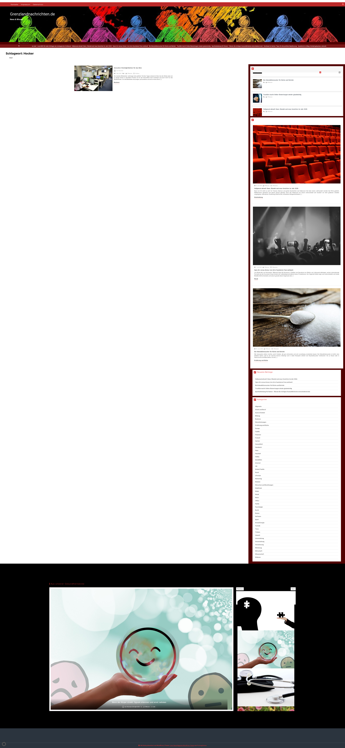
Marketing (258, 478)
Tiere (257, 529)
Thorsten (120, 70)
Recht (257, 510)
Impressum (25, 4)
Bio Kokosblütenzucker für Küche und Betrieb (52, 46)
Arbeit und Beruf (260, 409)
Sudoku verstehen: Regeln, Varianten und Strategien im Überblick (241, 46)
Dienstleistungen (260, 422)
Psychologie (259, 507)
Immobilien (258, 460)
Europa (257, 428)
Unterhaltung (258, 197)
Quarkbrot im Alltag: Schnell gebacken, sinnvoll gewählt (204, 46)
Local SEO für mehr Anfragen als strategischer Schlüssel (316, 46)
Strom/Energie (259, 522)
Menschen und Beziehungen (264, 485)
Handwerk (258, 447)
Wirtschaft (258, 551)
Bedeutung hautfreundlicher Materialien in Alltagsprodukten (139, 702)
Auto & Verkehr (260, 412)
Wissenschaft (259, 554)
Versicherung (259, 544)
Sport (257, 519)
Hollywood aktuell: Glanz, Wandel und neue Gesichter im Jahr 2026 (276, 188)
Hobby (257, 456)
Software (258, 516)
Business (116, 82)
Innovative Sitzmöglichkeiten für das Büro (128, 68)
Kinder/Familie (259, 469)
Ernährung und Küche (261, 360)
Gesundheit (259, 444)
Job (256, 466)
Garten (257, 441)
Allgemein (258, 406)
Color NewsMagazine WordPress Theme (182, 745)
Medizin (257, 482)
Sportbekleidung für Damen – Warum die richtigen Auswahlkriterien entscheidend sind (126, 46)
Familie (257, 431)
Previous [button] (240, 589)
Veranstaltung (259, 541)
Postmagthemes (202, 745)
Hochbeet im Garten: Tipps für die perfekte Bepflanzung (170, 46)
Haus (256, 450)
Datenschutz (38, 4)
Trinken (257, 532)
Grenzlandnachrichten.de (32, 14)
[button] (4, 744)
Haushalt (258, 453)
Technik (257, 526)
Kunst (257, 472)
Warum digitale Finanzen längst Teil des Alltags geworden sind (280, 46)
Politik (257, 504)
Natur (257, 497)
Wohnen (258, 557)
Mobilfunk (258, 488)
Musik (256, 279)
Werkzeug (258, 548)
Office (257, 500)
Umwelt (257, 535)
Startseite (14, 4)
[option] (52, 46)
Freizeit (257, 438)
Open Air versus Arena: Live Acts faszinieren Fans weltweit (282, 85)
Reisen (257, 513)
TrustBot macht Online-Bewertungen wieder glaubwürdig (83, 46)
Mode (257, 491)
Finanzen (258, 434)
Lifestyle (258, 475)
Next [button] (293, 589)
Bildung (257, 416)
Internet (258, 463)
